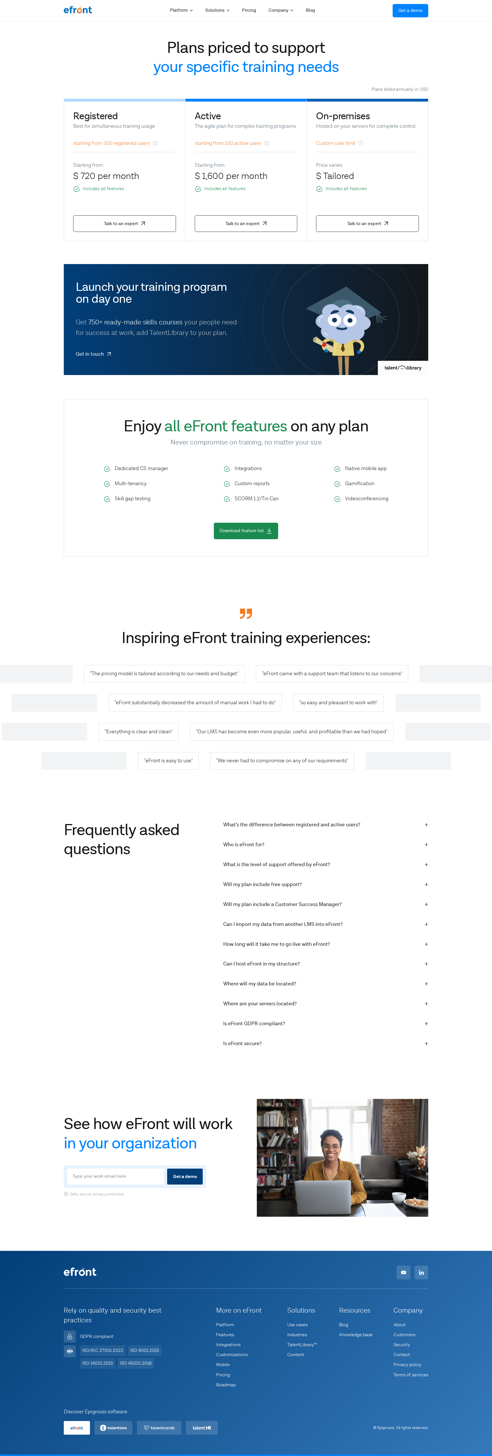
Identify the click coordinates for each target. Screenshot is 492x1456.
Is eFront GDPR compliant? (254, 1024)
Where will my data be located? (259, 984)
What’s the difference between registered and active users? (291, 825)
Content (295, 1354)
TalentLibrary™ (302, 1344)
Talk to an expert (121, 223)
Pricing (249, 10)
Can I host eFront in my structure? (261, 964)
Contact (401, 1354)
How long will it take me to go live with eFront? (276, 944)
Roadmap (226, 1384)
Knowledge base (356, 1334)
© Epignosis (383, 1428)
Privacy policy (407, 1364)
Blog (310, 10)
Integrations (228, 1344)
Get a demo (410, 10)
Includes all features (103, 188)
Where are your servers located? (260, 1004)
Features (225, 1334)
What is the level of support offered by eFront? (276, 865)
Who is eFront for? (243, 845)
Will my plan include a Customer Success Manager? (282, 904)
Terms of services (410, 1374)
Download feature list (242, 531)
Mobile (223, 1364)
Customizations (232, 1354)
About (399, 1324)
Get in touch (90, 354)
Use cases (297, 1324)
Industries (297, 1334)
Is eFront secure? (242, 1044)
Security (401, 1344)
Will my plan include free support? (262, 884)
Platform (225, 1324)
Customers (404, 1334)
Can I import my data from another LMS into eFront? (283, 924)
